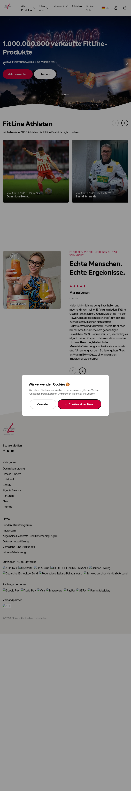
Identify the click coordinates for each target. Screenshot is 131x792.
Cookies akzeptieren (81, 404)
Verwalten (43, 404)
